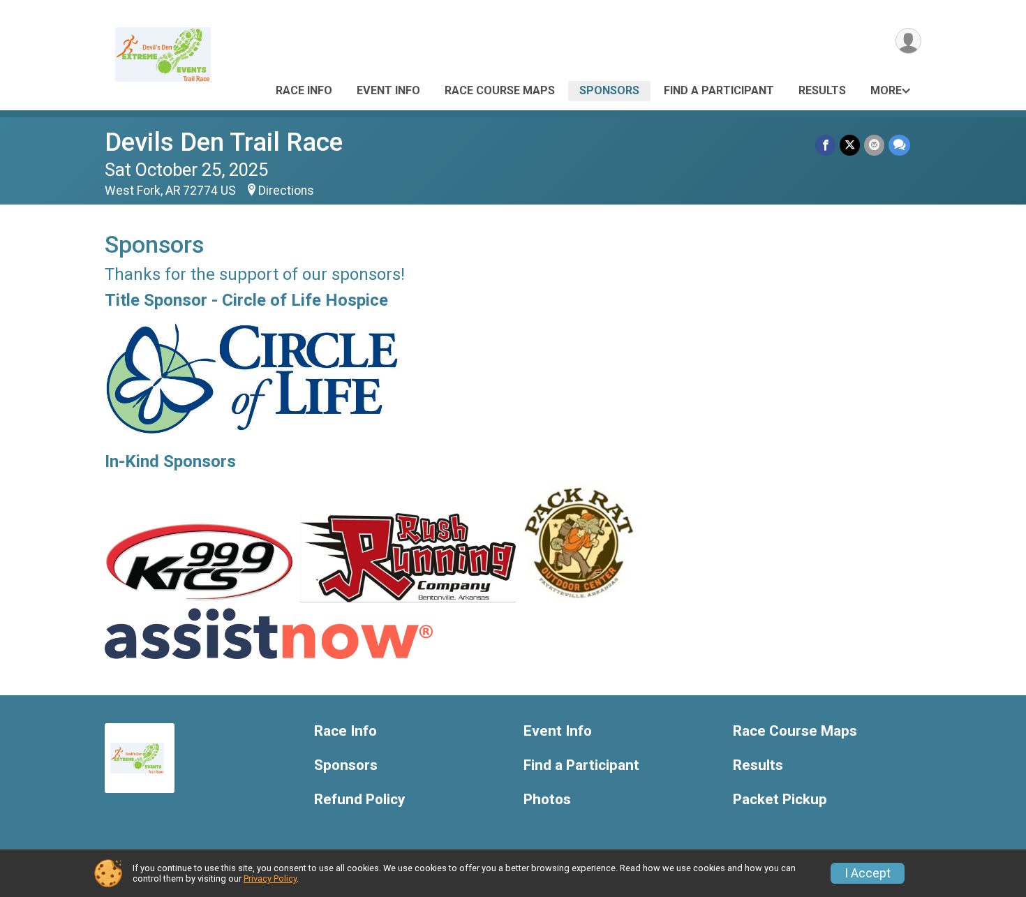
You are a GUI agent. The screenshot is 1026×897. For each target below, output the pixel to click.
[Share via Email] (874, 145)
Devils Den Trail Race (224, 142)
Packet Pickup (780, 800)
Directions (286, 191)
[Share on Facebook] (825, 145)
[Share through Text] (899, 145)
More (886, 90)
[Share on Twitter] (850, 145)
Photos (547, 800)
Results (822, 90)
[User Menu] (908, 41)
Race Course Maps (500, 90)
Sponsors (609, 90)
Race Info (304, 90)
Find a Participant (719, 90)
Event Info (388, 90)
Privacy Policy (270, 878)
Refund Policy (359, 800)
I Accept (868, 873)
